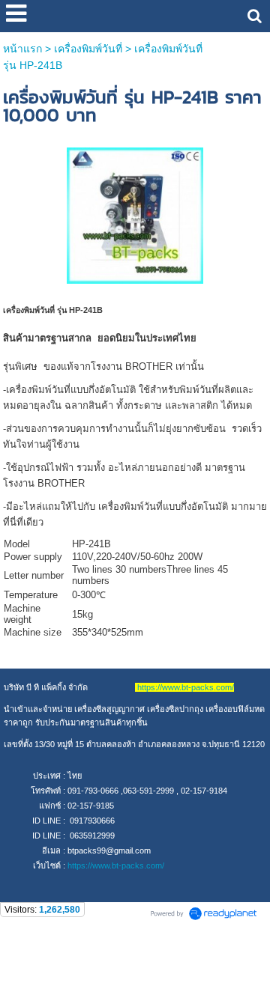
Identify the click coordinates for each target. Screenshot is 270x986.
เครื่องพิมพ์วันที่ (88, 49)
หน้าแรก (22, 49)
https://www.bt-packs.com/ (116, 865)
